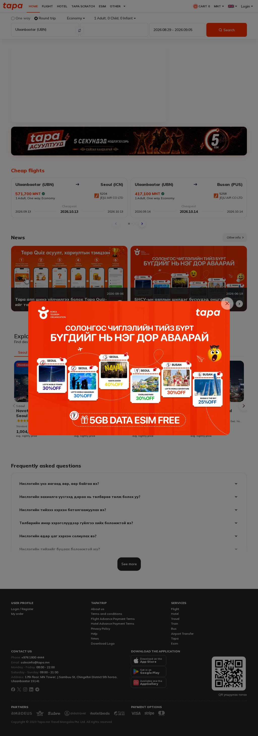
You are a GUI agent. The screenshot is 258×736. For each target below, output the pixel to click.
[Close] (227, 303)
